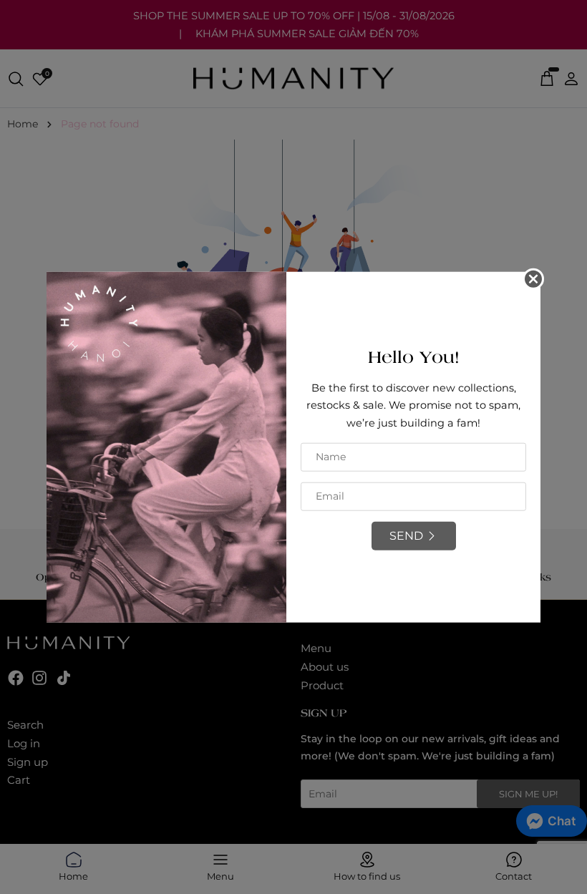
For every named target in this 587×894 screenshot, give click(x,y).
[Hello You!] (166, 445)
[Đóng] (533, 278)
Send (406, 535)
